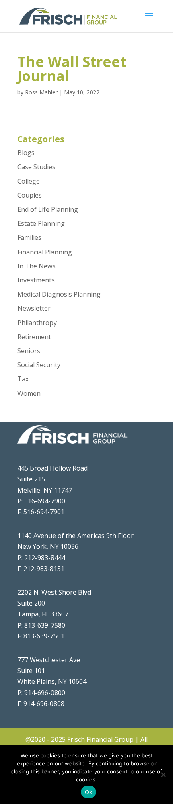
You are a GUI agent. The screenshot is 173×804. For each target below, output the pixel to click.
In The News (36, 266)
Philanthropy (37, 322)
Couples (29, 195)
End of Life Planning (47, 209)
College (28, 181)
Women (29, 393)
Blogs (26, 152)
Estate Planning (41, 223)
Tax (23, 378)
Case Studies (36, 166)
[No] (163, 775)
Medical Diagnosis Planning (59, 294)
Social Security (38, 364)
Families (29, 237)
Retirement (34, 336)
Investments (36, 280)
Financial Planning (44, 252)
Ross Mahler (41, 92)
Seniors (28, 350)
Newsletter (34, 308)
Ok (88, 792)
